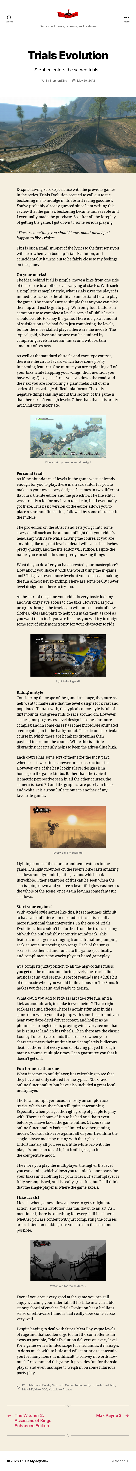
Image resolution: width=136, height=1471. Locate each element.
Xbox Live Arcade (60, 1389)
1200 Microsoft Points (36, 1385)
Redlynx (88, 1385)
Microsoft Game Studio (67, 1385)
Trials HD (27, 1389)
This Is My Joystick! (34, 1461)
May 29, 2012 (86, 80)
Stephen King (58, 80)
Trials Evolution (105, 1385)
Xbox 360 (40, 1389)
